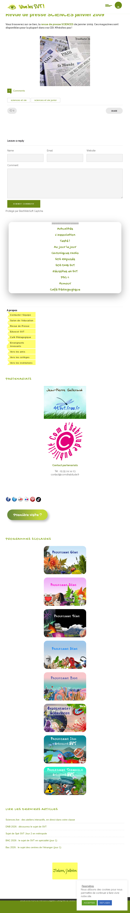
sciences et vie (19, 100)
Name (10, 150)
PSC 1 (65, 277)
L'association (65, 235)
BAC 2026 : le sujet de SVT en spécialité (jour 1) (31, 840)
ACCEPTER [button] (89, 903)
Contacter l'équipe (20, 315)
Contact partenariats (65, 465)
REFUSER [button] (105, 903)
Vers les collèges (20, 357)
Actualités (65, 229)
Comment (12, 165)
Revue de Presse (19, 326)
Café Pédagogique (65, 290)
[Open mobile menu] (108, 5)
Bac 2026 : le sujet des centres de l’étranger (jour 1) (33, 847)
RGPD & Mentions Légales (43, 900)
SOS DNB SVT (65, 265)
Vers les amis (17, 352)
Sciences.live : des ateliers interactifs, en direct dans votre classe (40, 819)
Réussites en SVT (65, 271)
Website (90, 150)
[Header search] (118, 7)
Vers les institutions (21, 363)
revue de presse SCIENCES (56, 24)
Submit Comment (23, 204)
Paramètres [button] (88, 886)
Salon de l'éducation (22, 320)
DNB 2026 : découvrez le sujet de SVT (26, 826)
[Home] (26, 9)
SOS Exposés (65, 259)
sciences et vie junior (45, 100)
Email (50, 150)
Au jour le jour (65, 247)
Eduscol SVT (17, 332)
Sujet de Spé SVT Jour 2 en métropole (26, 833)
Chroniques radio (65, 253)
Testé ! (65, 241)
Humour (65, 283)
